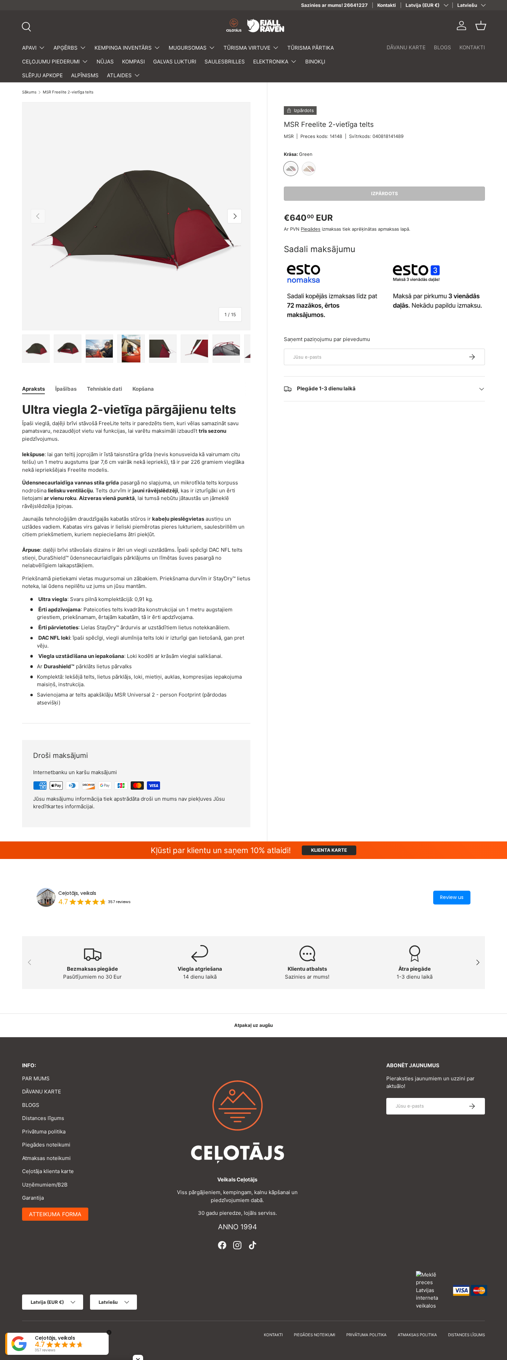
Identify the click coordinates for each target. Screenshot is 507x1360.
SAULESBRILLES (225, 61)
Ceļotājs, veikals (77, 893)
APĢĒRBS (65, 47)
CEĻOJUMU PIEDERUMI (51, 61)
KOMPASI (133, 61)
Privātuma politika (44, 1131)
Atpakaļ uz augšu (253, 1025)
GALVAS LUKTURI (174, 61)
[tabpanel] (136, 554)
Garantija (33, 1197)
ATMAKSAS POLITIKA (417, 1334)
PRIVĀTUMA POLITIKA (366, 1334)
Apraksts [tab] (33, 389)
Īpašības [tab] (66, 389)
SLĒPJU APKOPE (42, 75)
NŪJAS (105, 61)
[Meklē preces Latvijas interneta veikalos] (431, 1290)
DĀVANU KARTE (406, 47)
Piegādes (310, 229)
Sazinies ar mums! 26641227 (334, 5)
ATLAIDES (119, 75)
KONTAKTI (472, 47)
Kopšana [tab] (143, 389)
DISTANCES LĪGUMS (466, 1334)
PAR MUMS (36, 1078)
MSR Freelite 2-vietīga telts (68, 92)
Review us (452, 897)
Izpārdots (384, 193)
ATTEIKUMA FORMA (55, 1214)
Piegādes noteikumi (46, 1144)
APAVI (29, 47)
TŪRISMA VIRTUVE (246, 47)
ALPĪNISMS (85, 75)
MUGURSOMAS (188, 47)
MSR (289, 136)
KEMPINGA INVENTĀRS (123, 47)
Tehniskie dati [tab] (104, 389)
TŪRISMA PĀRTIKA (310, 47)
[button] (480, 25)
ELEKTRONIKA (270, 61)
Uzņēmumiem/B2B (45, 1184)
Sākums (29, 92)
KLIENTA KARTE (329, 850)
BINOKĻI (315, 61)
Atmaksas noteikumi (46, 1158)
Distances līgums (43, 1118)
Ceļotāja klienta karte (48, 1171)
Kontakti (386, 5)
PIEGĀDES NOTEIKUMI (314, 1334)
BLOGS (442, 47)
